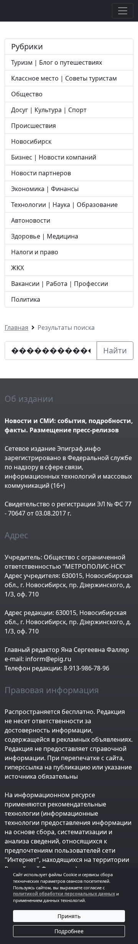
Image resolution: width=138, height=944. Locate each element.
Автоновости (30, 220)
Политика (25, 299)
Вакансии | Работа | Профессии (59, 283)
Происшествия (33, 125)
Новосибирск (31, 141)
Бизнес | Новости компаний (53, 157)
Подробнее (69, 931)
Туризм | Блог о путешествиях (56, 62)
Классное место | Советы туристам (64, 78)
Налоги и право (34, 252)
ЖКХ (17, 268)
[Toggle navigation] (122, 10)
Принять (69, 916)
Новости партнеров (41, 173)
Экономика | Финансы (45, 189)
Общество (27, 94)
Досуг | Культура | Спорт (49, 110)
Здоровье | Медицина (44, 236)
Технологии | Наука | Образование (64, 204)
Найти (115, 350)
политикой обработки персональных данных (64, 894)
